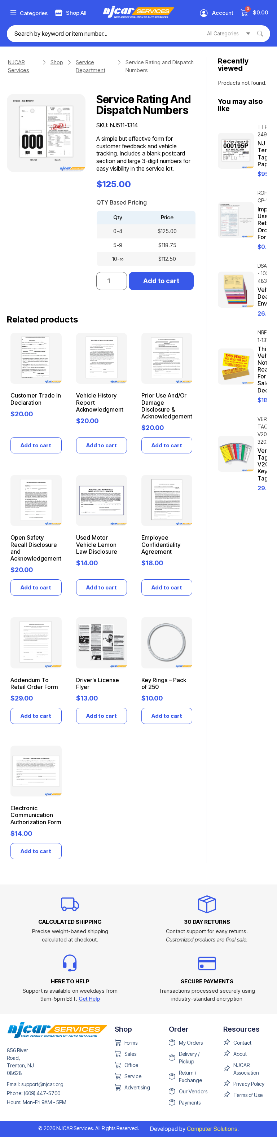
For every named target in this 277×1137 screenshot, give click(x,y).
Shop (56, 62)
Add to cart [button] (36, 445)
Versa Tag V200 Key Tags (265, 464)
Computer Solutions (212, 1128)
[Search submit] (263, 33)
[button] (13, 13)
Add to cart (161, 281)
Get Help (89, 998)
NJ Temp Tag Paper (266, 154)
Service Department (90, 66)
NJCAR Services (18, 66)
